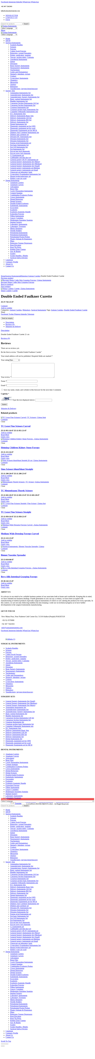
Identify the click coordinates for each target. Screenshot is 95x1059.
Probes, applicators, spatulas (16, 659)
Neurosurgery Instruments (15, 671)
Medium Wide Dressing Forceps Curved (20, 533)
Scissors (8, 650)
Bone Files (9, 760)
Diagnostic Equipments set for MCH (19, 745)
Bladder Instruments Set (14, 716)
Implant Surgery (11, 794)
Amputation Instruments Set (16, 707)
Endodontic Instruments (14, 777)
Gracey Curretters (12, 790)
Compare (4, 306)
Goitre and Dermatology (14, 675)
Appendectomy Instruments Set (17, 710)
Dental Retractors (12, 771)
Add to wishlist (6, 308)
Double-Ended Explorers (15, 775)
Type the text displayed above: (24, 400)
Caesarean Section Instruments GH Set (20, 718)
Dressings (9, 667)
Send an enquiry (7, 318)
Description (10, 322)
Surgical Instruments (12, 276)
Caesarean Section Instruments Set (18, 720)
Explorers (9, 781)
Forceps (8, 652)
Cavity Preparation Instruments (17, 762)
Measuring (9, 686)
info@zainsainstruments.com (11, 628)
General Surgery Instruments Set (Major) (20, 705)
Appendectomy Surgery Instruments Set (20, 712)
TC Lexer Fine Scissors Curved (15, 426)
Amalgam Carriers (12, 754)
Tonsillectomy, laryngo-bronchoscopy (19, 692)
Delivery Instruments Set (15, 737)
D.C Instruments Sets (13, 728)
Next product (6, 286)
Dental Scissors (11, 773)
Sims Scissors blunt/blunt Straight (17, 469)
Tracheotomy (10, 673)
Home (3, 276)
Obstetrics (9, 684)
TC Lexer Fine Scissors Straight (16, 512)
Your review (6, 377)
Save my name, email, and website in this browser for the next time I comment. (32, 390)
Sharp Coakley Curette (9, 291)
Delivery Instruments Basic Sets (17, 730)
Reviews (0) (10, 324)
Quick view (5, 437)
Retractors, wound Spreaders (16, 657)
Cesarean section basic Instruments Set (20, 724)
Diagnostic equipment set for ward (18, 743)
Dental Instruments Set (14, 739)
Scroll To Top (6, 1041)
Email (4, 385)
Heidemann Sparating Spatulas (17, 792)
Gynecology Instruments (15, 682)
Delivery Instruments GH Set (16, 732)
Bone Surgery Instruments (15, 669)
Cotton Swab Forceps (13, 654)
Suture (8, 665)
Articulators (10, 758)
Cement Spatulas (12, 764)
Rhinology (24, 276)
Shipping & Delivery (13, 326)
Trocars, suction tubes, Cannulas (17, 661)
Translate (18, 803)
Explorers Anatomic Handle (16, 783)
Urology (9, 679)
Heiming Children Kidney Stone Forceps (20, 447)
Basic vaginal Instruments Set (16, 714)
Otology (9, 688)
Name (4, 381)
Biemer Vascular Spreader (13, 555)
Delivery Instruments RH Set (16, 735)
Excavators (10, 779)
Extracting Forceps (12, 785)
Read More (5, 435)
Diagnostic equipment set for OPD (18, 741)
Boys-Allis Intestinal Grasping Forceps (19, 576)
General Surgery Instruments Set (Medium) (21, 703)
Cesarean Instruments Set (15, 722)
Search (26, 24)
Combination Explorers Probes (17, 767)
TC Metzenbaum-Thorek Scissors (17, 490)
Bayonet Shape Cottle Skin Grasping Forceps (17, 282)
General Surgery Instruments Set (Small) (20, 701)
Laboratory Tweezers (13, 798)
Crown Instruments (13, 769)
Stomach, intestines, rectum (15, 677)
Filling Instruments (12, 787)
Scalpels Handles (12, 648)
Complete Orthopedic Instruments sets (19, 726)
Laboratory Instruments (14, 796)
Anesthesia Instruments (14, 663)
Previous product (7, 278)
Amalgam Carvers (12, 756)
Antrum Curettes (34, 276)
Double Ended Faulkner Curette (75, 310)
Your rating (5, 360)
